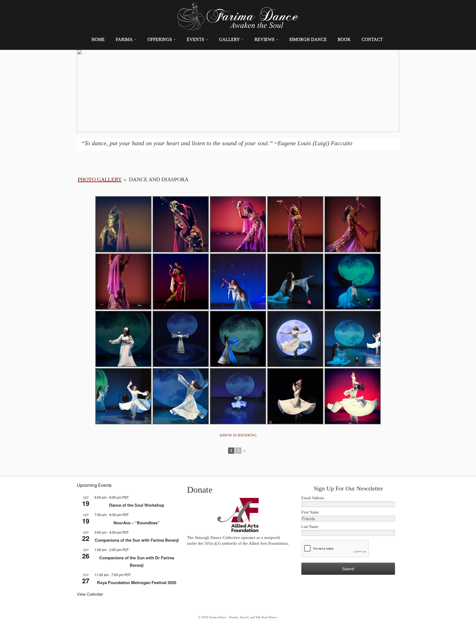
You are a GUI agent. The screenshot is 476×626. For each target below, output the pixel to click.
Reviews (265, 39)
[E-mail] (81, 618)
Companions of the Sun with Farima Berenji (137, 540)
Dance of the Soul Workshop (136, 505)
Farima (125, 39)
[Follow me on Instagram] (99, 618)
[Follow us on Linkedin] (145, 618)
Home (98, 39)
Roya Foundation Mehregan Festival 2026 (136, 582)
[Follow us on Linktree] (135, 618)
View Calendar (90, 594)
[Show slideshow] (238, 435)
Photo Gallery (99, 179)
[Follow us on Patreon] (117, 618)
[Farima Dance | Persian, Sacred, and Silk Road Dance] (238, 16)
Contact (372, 39)
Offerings (160, 39)
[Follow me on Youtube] (108, 618)
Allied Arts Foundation (268, 543)
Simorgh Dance (308, 39)
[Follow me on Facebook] (90, 618)
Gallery (230, 39)
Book (344, 39)
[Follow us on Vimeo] (126, 618)
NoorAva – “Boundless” (136, 523)
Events (196, 39)
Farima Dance (217, 617)
